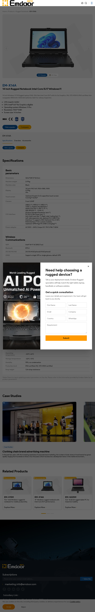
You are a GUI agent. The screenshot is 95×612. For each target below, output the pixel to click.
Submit (66, 338)
